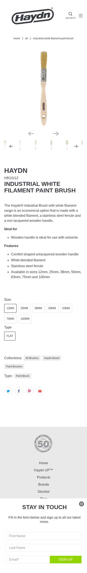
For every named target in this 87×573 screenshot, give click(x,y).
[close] (81, 504)
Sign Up (66, 559)
